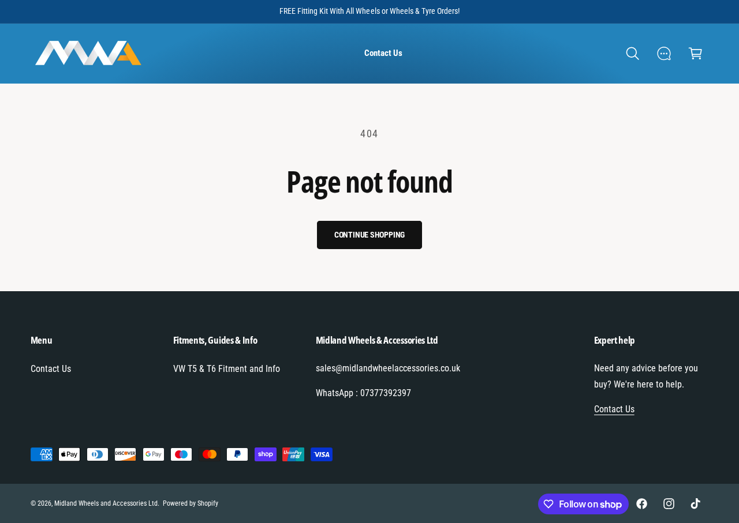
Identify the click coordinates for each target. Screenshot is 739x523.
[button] (632, 53)
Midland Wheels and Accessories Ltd (106, 503)
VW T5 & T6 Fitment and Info (226, 368)
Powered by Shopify (190, 503)
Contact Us (51, 368)
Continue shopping (369, 234)
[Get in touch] (664, 53)
